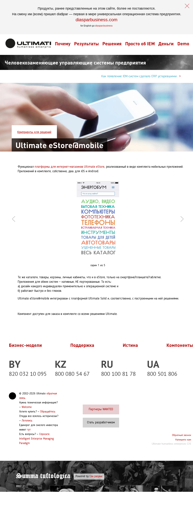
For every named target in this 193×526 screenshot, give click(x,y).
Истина (130, 345)
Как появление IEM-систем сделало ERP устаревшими (139, 76)
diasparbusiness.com (96, 19)
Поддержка (82, 345)
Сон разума (96, 476)
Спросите (44, 434)
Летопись (27, 420)
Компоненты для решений (34, 132)
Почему (62, 43)
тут (29, 429)
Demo (183, 43)
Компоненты (179, 345)
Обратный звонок (181, 435)
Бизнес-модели (25, 345)
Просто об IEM (140, 43)
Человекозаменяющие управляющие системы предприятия (75, 62)
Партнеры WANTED (101, 409)
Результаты (86, 43)
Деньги (166, 43)
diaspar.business (104, 25)
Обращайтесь (47, 411)
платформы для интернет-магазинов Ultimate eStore (69, 166)
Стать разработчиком (101, 422)
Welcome (27, 407)
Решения (112, 43)
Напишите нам (183, 439)
